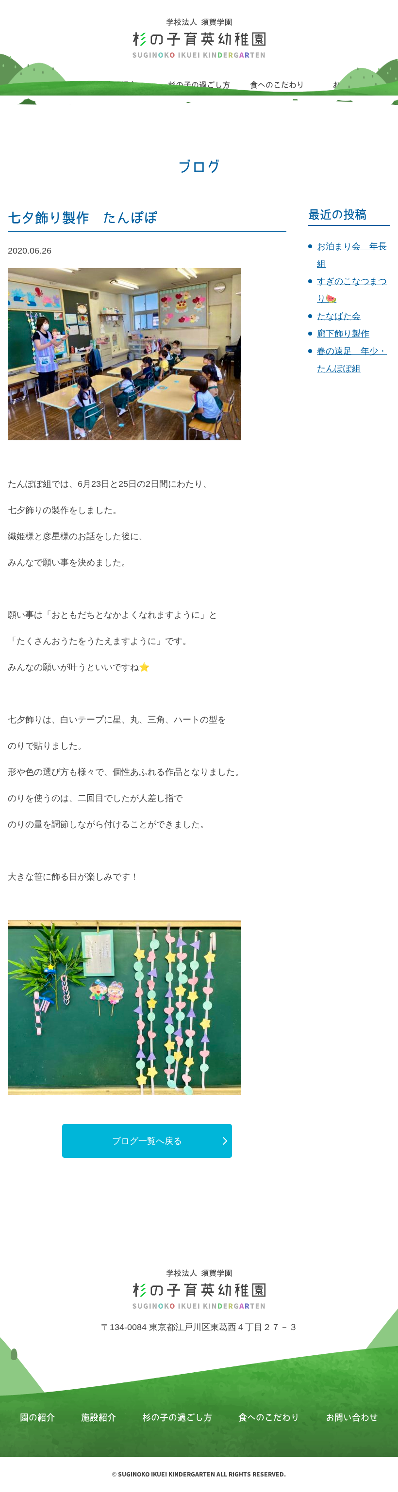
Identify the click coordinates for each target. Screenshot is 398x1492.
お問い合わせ (352, 1417)
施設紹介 (98, 1417)
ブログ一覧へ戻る (147, 1141)
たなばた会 (339, 316)
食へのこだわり (268, 1417)
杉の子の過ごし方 (177, 1417)
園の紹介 (37, 1417)
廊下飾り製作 (343, 333)
